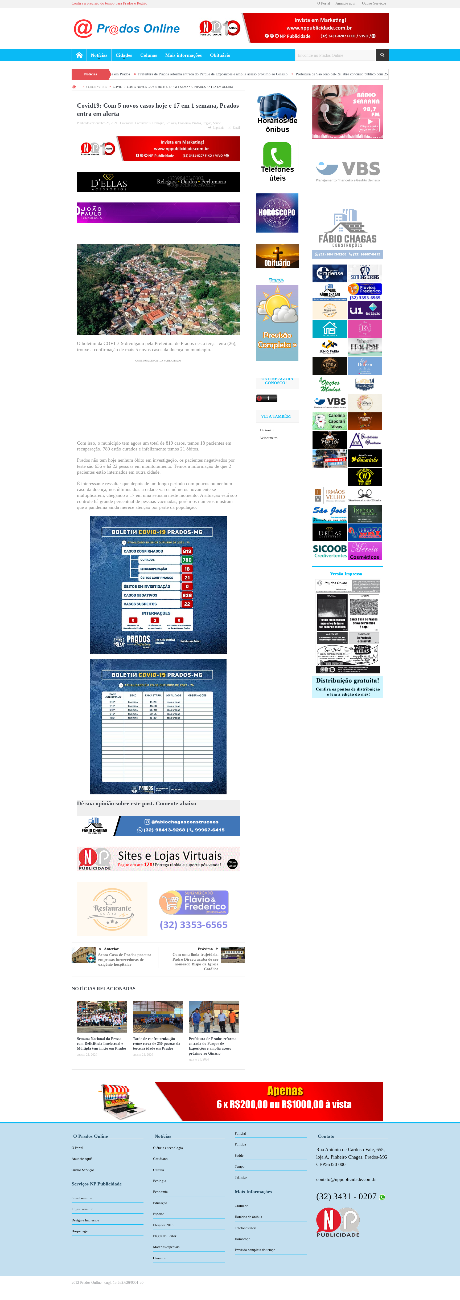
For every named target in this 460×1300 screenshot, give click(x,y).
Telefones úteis (245, 1228)
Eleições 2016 (163, 1225)
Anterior (111, 949)
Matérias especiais (166, 1247)
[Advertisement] (158, 402)
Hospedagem (81, 1231)
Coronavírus (143, 123)
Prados (196, 123)
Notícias (99, 55)
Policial (240, 1133)
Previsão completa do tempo (255, 1250)
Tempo (240, 1166)
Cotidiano (160, 1159)
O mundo (159, 1258)
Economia (184, 123)
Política (240, 1144)
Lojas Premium (82, 1209)
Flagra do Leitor (164, 1236)
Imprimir (218, 127)
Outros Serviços (374, 3)
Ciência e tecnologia (168, 1148)
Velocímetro (269, 438)
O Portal (323, 3)
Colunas (148, 55)
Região (207, 123)
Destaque (158, 123)
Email (236, 127)
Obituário (220, 55)
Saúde (217, 123)
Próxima (205, 949)
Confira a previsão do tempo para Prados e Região (109, 3)
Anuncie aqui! (346, 3)
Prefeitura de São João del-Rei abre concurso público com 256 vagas (279, 74)
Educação (160, 1203)
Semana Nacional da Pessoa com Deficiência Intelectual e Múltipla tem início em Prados (101, 1043)
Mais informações (183, 55)
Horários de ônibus (248, 1217)
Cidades (124, 55)
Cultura (158, 1170)
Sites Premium (82, 1198)
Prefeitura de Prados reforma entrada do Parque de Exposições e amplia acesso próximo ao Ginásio (145, 74)
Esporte (158, 1214)
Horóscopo (242, 1239)
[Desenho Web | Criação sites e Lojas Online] (338, 1221)
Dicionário (268, 430)
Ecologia (171, 123)
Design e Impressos (85, 1220)
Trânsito (241, 1177)
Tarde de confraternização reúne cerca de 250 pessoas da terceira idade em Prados (156, 1043)
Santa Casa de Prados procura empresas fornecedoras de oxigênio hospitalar (124, 959)
